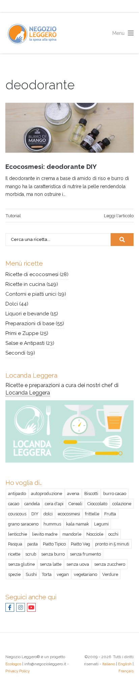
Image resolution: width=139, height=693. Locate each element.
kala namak (77, 524)
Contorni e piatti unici (30, 294)
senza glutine (21, 564)
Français (126, 671)
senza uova (77, 564)
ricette (14, 554)
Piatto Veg (80, 543)
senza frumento (85, 554)
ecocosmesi (69, 513)
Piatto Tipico (54, 543)
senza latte (50, 564)
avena (73, 493)
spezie (14, 574)
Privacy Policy (17, 671)
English (125, 664)
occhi (113, 534)
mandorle (71, 534)
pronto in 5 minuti (112, 543)
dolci (48, 513)
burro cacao (114, 493)
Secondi (15, 353)
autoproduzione (46, 493)
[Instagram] (20, 607)
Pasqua (15, 543)
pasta (32, 543)
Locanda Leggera (27, 392)
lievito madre (44, 534)
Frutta (110, 513)
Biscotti (91, 493)
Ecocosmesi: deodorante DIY (51, 166)
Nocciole (94, 534)
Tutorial (13, 215)
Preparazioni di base (29, 323)
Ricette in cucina (25, 284)
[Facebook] (9, 607)
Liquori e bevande (27, 314)
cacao (13, 503)
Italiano (108, 664)
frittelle (92, 513)
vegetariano (85, 574)
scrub (30, 554)
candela (32, 503)
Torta (47, 574)
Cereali (75, 503)
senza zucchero (109, 564)
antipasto (17, 493)
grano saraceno (23, 524)
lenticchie (17, 534)
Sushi (31, 574)
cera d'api (54, 503)
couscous (17, 513)
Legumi (101, 524)
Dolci (11, 304)
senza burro (53, 554)
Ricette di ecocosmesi (31, 274)
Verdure (110, 574)
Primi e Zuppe (21, 333)
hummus (52, 524)
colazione (121, 503)
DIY (34, 513)
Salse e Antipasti (25, 343)
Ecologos (13, 664)
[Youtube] (31, 607)
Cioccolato (97, 503)
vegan (63, 574)
